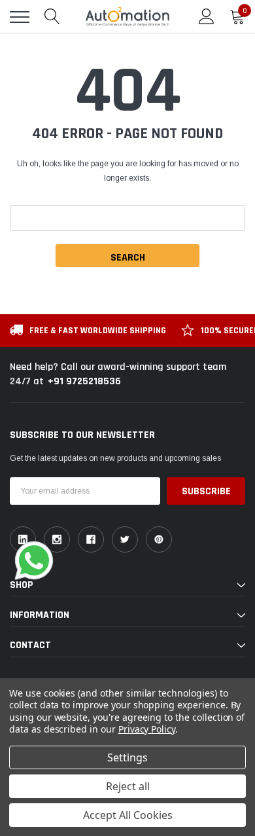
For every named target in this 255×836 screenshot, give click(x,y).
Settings (127, 757)
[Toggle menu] (19, 17)
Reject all (128, 786)
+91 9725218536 (84, 381)
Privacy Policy (146, 729)
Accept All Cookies (128, 815)
